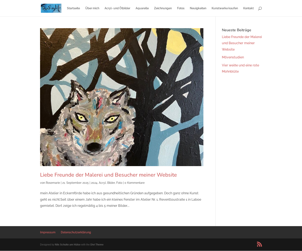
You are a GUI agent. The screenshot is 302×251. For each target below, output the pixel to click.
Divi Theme (97, 244)
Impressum (47, 232)
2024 (94, 182)
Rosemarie (53, 182)
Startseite (73, 8)
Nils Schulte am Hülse (68, 244)
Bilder (111, 182)
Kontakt (248, 8)
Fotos (180, 8)
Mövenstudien (233, 57)
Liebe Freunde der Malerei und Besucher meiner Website (108, 174)
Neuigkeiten (198, 8)
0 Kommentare (134, 182)
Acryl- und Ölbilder (117, 8)
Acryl (102, 182)
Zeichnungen (163, 8)
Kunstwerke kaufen (225, 8)
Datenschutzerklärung (76, 232)
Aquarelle (142, 8)
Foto (119, 182)
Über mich (92, 8)
